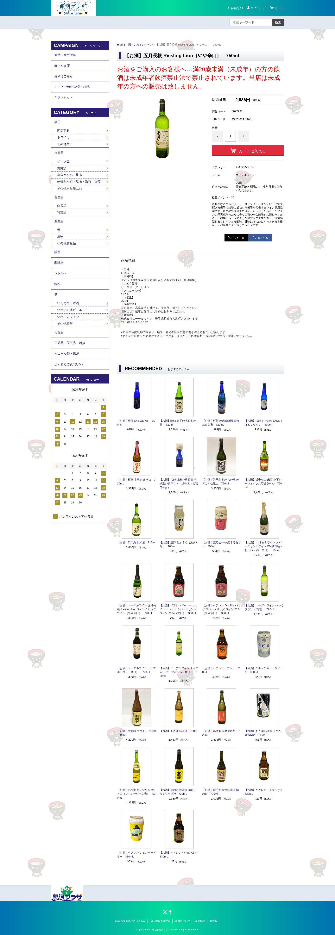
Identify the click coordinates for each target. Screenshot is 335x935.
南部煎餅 (63, 130)
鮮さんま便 (62, 65)
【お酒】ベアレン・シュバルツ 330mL (179, 854)
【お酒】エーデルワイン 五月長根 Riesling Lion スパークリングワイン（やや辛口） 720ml (136, 609)
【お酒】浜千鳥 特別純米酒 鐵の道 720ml (220, 791)
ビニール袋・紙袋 (66, 353)
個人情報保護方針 (160, 921)
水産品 (59, 152)
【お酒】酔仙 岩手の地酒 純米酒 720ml (178, 422)
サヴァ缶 (63, 161)
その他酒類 (65, 323)
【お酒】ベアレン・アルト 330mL (221, 670)
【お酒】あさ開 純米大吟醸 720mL (221, 732)
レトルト (60, 273)
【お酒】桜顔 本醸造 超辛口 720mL (136, 481)
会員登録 (237, 8)
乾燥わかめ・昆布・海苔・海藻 (79, 181)
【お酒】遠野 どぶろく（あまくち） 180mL (179, 544)
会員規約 (200, 921)
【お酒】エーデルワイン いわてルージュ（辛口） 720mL (136, 670)
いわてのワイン (143, 44)
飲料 (57, 284)
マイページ (258, 8)
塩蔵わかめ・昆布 (69, 175)
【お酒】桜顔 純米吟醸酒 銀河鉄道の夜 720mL (220, 422)
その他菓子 (65, 144)
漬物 (60, 236)
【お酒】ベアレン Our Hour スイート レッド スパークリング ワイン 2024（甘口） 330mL (178, 609)
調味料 (59, 262)
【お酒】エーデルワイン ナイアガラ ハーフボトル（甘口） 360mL (179, 672)
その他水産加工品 (69, 188)
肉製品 (61, 205)
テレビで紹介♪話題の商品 (72, 87)
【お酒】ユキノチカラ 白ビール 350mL (264, 670)
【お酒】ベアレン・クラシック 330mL (264, 791)
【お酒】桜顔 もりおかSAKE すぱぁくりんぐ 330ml (264, 422)
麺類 (57, 252)
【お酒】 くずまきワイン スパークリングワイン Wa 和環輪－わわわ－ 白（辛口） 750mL (264, 546)
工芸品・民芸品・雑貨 (69, 343)
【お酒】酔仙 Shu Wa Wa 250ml (136, 422)
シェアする (261, 237)
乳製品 (61, 212)
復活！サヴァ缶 (65, 55)
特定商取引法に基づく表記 (130, 921)
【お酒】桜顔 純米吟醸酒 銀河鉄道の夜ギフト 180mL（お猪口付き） (179, 483)
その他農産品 (66, 243)
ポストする (237, 237)
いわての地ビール (69, 310)
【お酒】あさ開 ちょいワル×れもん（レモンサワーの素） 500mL (136, 793)
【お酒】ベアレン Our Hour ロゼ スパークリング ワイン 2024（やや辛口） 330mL (221, 609)
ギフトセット (63, 97)
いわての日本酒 (68, 303)
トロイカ (63, 137)
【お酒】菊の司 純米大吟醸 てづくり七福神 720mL (178, 791)
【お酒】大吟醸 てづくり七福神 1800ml (136, 732)
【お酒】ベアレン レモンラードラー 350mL (136, 854)
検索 (278, 22)
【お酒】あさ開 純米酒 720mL (178, 732)
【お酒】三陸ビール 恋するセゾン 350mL (221, 544)
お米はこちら (63, 76)
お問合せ (215, 921)
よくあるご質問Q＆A (69, 364)
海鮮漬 (61, 168)
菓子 (57, 122)
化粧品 (59, 332)
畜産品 (59, 197)
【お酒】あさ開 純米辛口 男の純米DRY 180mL (263, 732)
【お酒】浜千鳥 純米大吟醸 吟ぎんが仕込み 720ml (220, 481)
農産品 (59, 221)
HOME (121, 44)
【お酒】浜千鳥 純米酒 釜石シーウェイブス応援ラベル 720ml (263, 483)
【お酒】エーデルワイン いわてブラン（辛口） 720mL (264, 607)
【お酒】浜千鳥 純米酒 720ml (136, 542)
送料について (182, 921)
